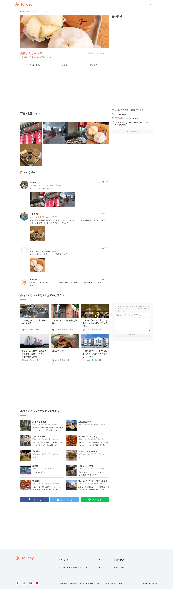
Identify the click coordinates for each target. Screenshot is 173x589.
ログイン (153, 4)
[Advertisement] (64, 90)
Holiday (23, 4)
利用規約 (73, 583)
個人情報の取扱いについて (89, 583)
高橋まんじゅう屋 (31, 53)
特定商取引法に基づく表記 (112, 583)
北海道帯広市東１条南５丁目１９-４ (130, 110)
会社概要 (63, 583)
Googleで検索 (132, 131)
